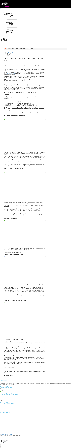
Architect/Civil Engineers (8, 14)
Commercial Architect (10, 21)
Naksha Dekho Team (10, 52)
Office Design (11, 30)
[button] (26, 10)
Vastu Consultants (5, 408)
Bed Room (4, 398)
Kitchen (3, 399)
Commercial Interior (10, 29)
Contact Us (5, 40)
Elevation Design (5, 407)
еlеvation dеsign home (11, 73)
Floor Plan (8, 33)
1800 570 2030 (2, 414)
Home (6, 48)
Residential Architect (10, 18)
